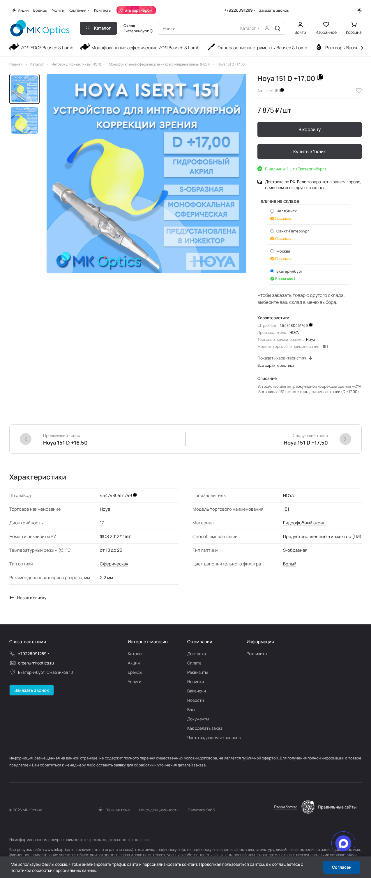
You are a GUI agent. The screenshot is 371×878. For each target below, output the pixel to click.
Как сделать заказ (204, 728)
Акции (134, 663)
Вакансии (196, 691)
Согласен (341, 867)
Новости (195, 700)
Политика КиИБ (201, 809)
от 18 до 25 (111, 550)
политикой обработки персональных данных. (54, 870)
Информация (260, 642)
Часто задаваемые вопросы (214, 737)
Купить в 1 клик (309, 151)
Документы (198, 719)
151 (325, 346)
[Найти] (277, 28)
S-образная (295, 550)
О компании (199, 642)
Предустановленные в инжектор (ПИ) (322, 536)
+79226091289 (238, 10)
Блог (191, 709)
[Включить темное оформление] (359, 10)
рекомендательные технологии (119, 839)
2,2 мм (106, 577)
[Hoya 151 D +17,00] (146, 174)
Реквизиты (197, 672)
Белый (289, 564)
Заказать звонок (274, 10)
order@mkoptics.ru (36, 663)
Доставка (196, 653)
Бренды (135, 672)
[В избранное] (359, 91)
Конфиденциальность (159, 809)
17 (102, 523)
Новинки (195, 681)
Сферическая (114, 564)
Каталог (136, 653)
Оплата (194, 663)
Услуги (134, 681)
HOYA (294, 332)
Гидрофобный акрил (304, 523)
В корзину (309, 129)
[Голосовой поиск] (267, 28)
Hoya (310, 339)
